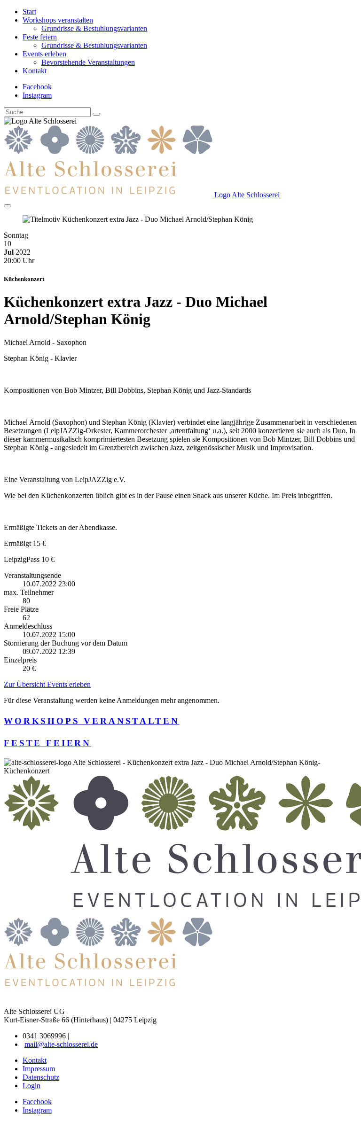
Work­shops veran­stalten (91, 721)
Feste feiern (47, 743)
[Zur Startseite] (108, 987)
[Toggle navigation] (7, 205)
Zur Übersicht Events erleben (47, 684)
